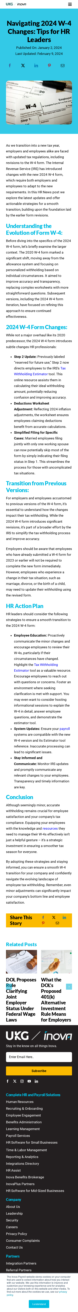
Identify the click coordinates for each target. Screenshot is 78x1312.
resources (50, 828)
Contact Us (14, 1247)
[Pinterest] (49, 66)
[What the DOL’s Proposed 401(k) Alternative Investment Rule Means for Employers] (56, 952)
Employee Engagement (23, 1115)
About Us (13, 1207)
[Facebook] (10, 66)
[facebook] (7, 1081)
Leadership (14, 1213)
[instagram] (22, 1081)
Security (12, 1220)
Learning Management (23, 1129)
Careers (12, 1227)
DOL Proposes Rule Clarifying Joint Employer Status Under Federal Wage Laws (21, 1000)
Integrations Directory (22, 1164)
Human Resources (20, 1102)
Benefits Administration (24, 1122)
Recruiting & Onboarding (24, 1109)
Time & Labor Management (26, 1150)
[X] (23, 66)
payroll (65, 729)
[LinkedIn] (36, 66)
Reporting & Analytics (22, 1157)
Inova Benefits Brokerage (25, 1177)
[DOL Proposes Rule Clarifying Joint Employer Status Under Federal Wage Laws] (21, 952)
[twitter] (14, 1081)
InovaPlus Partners (20, 1184)
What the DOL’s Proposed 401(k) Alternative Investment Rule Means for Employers (56, 1000)
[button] (9, 987)
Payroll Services (18, 1136)
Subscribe (39, 1071)
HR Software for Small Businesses (32, 1142)
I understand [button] (39, 1304)
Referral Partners (19, 1270)
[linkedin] (36, 1081)
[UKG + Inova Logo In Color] (16, 4)
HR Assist (13, 1170)
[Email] (62, 66)
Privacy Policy (16, 1234)
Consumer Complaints (23, 1241)
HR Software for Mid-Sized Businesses (35, 1191)
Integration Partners (21, 1263)
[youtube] (29, 1081)
